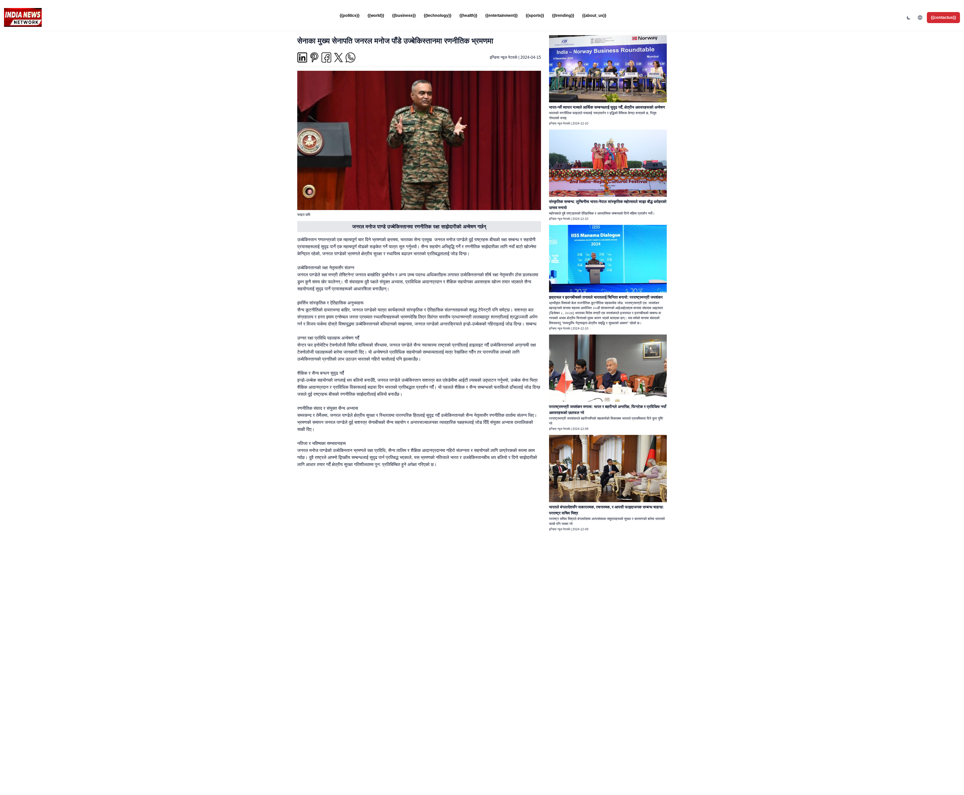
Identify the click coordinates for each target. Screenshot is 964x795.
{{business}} (404, 15)
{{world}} (376, 15)
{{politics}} (349, 15)
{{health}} (468, 15)
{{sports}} (535, 15)
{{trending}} (563, 15)
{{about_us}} (594, 15)
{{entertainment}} (501, 15)
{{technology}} (437, 15)
